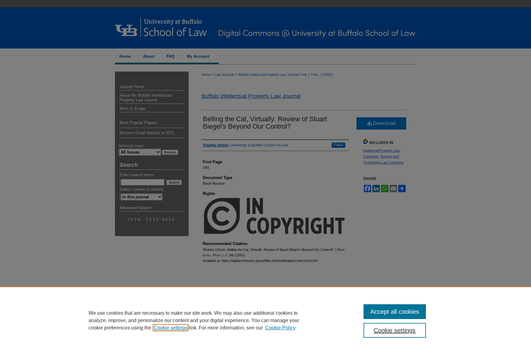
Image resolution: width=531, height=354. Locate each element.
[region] (265, 320)
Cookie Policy (280, 327)
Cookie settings (170, 327)
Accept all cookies (394, 311)
